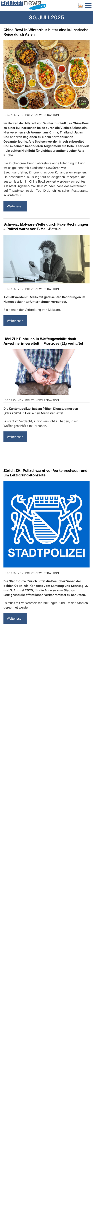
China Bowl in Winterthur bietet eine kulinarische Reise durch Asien (45, 32)
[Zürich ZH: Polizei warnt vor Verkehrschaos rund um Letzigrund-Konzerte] (46, 524)
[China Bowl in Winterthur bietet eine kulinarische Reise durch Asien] (46, 74)
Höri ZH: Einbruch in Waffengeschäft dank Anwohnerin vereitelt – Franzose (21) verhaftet (43, 341)
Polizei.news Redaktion (42, 114)
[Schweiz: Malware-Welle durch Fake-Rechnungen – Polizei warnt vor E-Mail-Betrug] (46, 259)
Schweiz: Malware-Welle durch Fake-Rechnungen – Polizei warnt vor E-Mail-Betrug (45, 226)
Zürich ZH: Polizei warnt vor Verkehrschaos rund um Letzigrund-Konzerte (45, 472)
